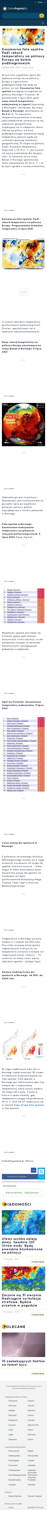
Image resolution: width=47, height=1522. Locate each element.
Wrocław (12, 1405)
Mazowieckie (13, 1451)
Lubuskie (12, 1484)
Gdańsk (11, 1410)
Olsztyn (31, 1415)
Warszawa (12, 1401)
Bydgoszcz (13, 1420)
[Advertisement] (23, 192)
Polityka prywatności (27, 1388)
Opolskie (31, 1484)
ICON (10, 1507)
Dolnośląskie (13, 1460)
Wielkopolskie (14, 1455)
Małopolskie (33, 1455)
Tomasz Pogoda (34, 1496)
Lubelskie (31, 1465)
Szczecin (12, 1425)
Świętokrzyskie (14, 1480)
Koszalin (31, 1420)
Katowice (32, 1434)
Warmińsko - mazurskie (33, 1476)
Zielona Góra (33, 1425)
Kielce (30, 1429)
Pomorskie (12, 1465)
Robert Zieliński (14, 1496)
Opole (30, 1439)
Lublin (10, 1434)
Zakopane (12, 1439)
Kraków (31, 1401)
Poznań (31, 1405)
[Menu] (42, 23)
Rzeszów (31, 1410)
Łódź (10, 1429)
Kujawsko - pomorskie (32, 1471)
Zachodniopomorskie (16, 1475)
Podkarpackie (14, 1470)
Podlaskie (32, 1480)
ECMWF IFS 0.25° (35, 1507)
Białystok (12, 1415)
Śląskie (30, 1451)
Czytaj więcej (38, 1261)
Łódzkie (31, 1460)
